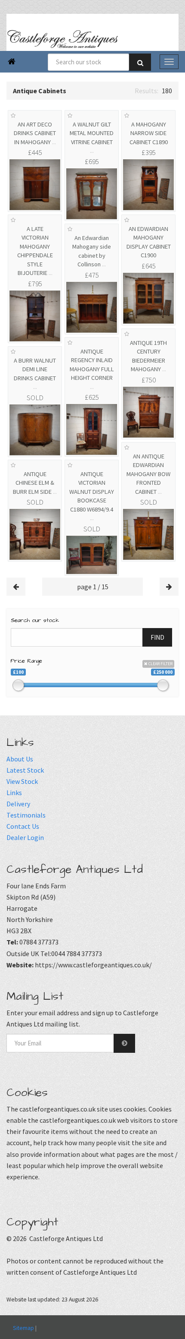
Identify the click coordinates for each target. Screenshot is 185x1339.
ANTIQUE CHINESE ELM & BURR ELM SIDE (35, 483)
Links (14, 792)
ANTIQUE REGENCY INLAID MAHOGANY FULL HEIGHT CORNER (92, 369)
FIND (157, 637)
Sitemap (23, 1328)
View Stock (22, 781)
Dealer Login (25, 837)
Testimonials (26, 815)
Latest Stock (25, 770)
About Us (19, 759)
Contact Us (22, 826)
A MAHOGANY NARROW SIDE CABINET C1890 (149, 133)
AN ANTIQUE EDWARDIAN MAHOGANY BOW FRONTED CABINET (148, 474)
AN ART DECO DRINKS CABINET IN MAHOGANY (35, 133)
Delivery (18, 803)
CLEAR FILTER (160, 663)
